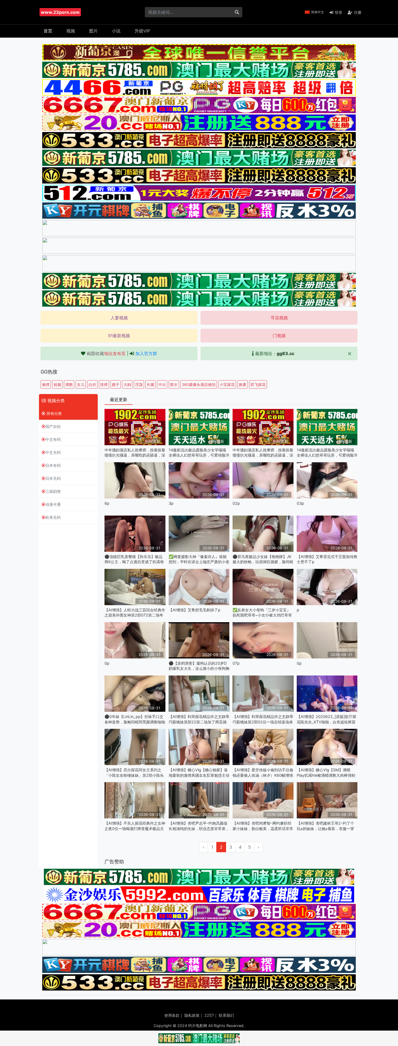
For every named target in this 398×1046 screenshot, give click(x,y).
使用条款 (172, 1015)
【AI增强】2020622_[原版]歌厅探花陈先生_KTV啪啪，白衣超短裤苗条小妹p (326, 719)
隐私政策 (192, 1015)
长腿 (150, 384)
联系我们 (226, 1015)
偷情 (46, 384)
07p (236, 663)
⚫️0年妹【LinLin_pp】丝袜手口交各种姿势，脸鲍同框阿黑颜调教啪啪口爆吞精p (135, 719)
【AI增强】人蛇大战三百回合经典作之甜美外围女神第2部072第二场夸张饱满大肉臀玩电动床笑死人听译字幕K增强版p (135, 613)
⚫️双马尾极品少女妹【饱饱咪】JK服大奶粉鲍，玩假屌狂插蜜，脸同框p (263, 559)
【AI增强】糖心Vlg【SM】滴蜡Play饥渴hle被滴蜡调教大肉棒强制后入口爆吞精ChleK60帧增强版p (326, 773)
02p (236, 503)
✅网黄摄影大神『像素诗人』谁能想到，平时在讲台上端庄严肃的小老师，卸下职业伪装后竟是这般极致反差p (199, 559)
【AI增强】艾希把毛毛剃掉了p (194, 610)
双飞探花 (258, 384)
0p (107, 663)
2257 (209, 1015)
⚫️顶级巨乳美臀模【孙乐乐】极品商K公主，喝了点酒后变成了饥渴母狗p (134, 559)
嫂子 (115, 384)
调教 (69, 384)
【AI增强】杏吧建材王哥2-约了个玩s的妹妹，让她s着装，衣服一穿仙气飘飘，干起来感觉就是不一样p (326, 826)
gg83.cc (285, 353)
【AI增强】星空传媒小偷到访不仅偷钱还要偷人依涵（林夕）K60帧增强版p (263, 773)
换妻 (242, 384)
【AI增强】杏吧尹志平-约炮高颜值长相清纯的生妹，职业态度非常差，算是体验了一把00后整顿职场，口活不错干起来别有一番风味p (199, 826)
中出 (162, 384)
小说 (116, 31)
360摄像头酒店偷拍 (199, 384)
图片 (93, 31)
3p (171, 503)
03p (300, 503)
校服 (57, 384)
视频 (70, 31)
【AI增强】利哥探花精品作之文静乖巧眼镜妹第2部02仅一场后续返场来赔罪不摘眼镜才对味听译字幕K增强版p (263, 719)
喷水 (174, 384)
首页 (48, 31)
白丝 (92, 384)
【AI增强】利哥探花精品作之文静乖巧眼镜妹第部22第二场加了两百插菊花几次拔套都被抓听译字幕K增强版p (199, 719)
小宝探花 (227, 384)
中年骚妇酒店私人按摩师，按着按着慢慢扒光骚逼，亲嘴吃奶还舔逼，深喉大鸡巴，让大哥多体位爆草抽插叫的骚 (135, 453)
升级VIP (142, 31)
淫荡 (139, 384)
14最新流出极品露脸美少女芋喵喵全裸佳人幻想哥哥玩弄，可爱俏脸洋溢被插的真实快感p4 (199, 453)
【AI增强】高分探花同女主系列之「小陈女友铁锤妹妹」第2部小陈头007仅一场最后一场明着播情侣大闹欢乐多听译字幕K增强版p (135, 773)
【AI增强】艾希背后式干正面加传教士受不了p (327, 559)
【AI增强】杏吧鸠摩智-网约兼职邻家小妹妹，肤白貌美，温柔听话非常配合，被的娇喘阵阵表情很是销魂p (263, 826)
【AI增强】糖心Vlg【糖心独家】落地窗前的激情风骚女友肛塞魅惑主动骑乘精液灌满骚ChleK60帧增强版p (199, 773)
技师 (104, 384)
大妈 (127, 384)
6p (107, 503)
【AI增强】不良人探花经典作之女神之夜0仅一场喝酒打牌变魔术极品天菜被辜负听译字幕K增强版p (135, 826)
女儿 (80, 384)
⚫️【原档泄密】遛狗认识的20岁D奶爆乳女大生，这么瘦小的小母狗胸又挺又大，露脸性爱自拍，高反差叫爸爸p (199, 666)
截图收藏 (106, 353)
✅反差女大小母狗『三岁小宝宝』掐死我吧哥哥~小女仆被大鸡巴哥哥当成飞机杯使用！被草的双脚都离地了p (263, 613)
